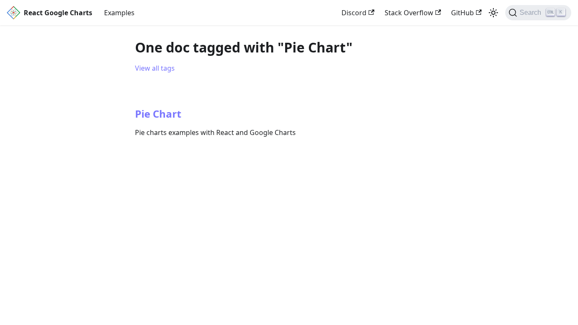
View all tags (155, 68)
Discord (353, 12)
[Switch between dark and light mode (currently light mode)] (493, 12)
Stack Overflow (409, 12)
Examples (119, 12)
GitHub (462, 12)
